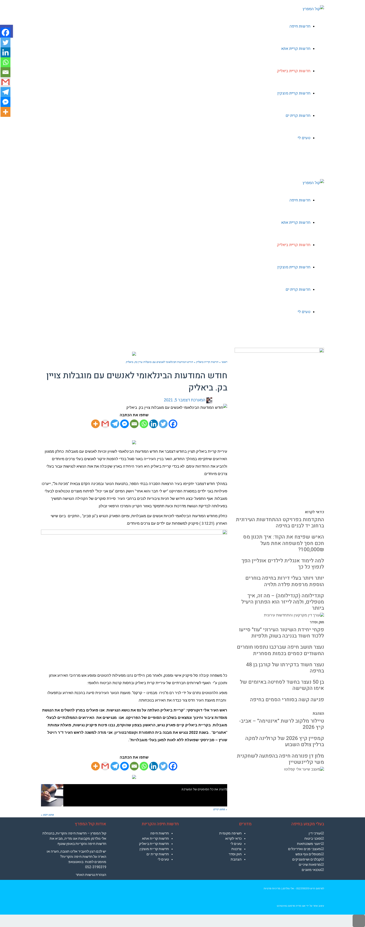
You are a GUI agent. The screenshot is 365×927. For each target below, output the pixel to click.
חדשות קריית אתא (155, 838)
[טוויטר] (221, 400)
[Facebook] (173, 423)
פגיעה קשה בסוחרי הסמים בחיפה (287, 699)
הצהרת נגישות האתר (91, 875)
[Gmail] (105, 423)
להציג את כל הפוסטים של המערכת (204, 789)
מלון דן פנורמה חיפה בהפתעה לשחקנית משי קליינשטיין (280, 759)
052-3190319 (95, 867)
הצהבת (318, 713)
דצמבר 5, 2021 (177, 400)
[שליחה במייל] (213, 400)
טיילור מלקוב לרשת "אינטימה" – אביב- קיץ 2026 (281, 724)
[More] (95, 423)
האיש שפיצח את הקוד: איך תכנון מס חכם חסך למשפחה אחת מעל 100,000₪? (283, 543)
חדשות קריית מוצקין (154, 849)
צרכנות (236, 849)
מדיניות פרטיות (272, 888)
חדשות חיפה (159, 833)
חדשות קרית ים (157, 854)
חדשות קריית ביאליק (154, 844)
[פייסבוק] (225, 400)
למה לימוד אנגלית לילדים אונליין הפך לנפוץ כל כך (282, 564)
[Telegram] (114, 423)
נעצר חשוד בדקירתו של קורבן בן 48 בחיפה (285, 668)
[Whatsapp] (144, 423)
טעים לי (163, 859)
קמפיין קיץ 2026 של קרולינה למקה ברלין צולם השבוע (284, 741)
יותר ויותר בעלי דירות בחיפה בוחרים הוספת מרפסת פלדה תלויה (284, 581)
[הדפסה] (217, 400)
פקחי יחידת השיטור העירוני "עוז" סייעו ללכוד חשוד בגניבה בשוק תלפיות (281, 633)
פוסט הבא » (47, 814)
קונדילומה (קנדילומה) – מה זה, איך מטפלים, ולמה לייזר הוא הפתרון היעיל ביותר (282, 602)
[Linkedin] (153, 423)
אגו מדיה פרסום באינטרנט (291, 905)
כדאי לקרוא (314, 512)
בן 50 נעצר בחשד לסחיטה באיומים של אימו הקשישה (282, 685)
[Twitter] (163, 423)
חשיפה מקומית (230, 833)
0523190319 (302, 888)
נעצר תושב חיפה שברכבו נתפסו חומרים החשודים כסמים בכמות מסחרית (280, 650)
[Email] (134, 423)
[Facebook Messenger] (124, 423)
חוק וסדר (317, 622)
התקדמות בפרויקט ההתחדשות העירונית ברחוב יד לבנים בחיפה (280, 523)
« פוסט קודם (220, 809)
